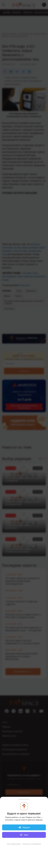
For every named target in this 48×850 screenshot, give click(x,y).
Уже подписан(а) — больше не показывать (24, 844)
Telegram (26, 827)
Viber (26, 835)
